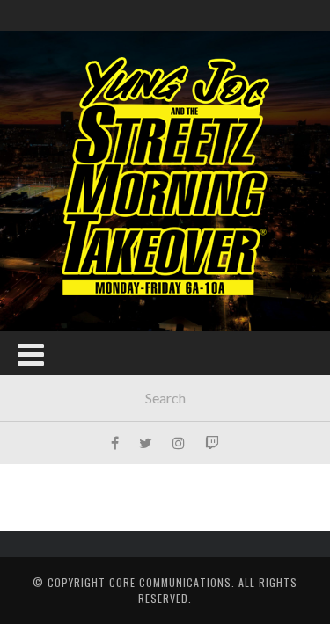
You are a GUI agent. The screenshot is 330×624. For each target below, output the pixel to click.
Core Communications (170, 582)
